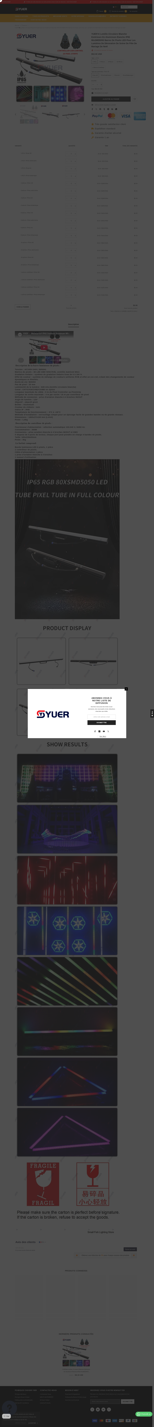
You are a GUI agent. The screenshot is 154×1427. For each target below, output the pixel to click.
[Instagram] (99, 731)
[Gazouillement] (108, 731)
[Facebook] (95, 731)
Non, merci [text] (103, 736)
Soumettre (102, 723)
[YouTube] (104, 731)
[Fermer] (126, 689)
